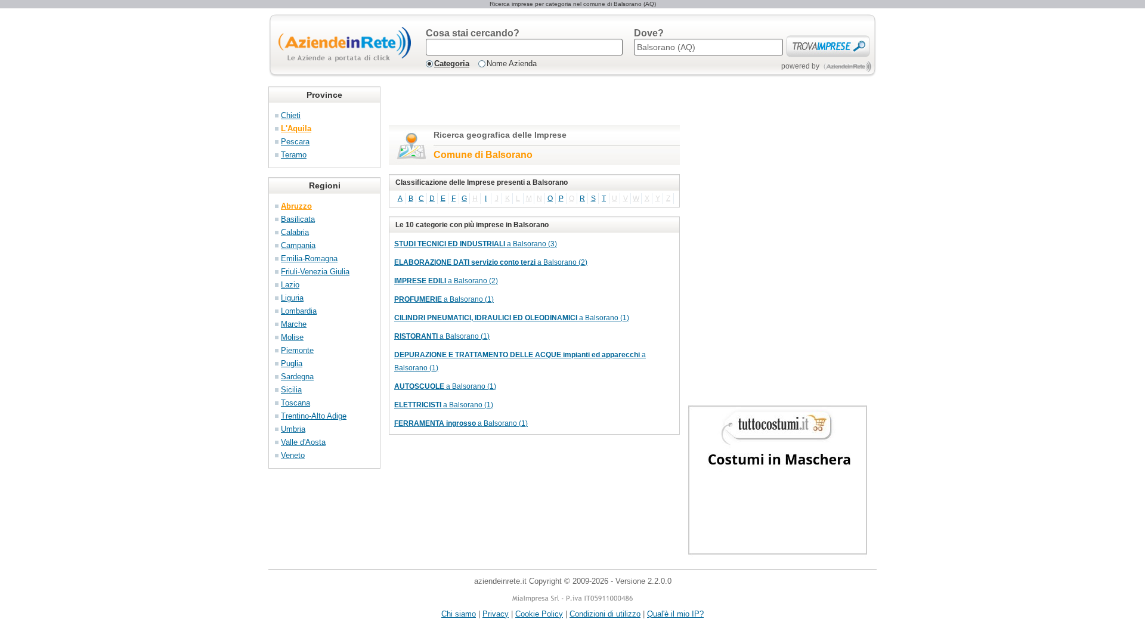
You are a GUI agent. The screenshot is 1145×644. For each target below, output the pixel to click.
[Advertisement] (528, 104)
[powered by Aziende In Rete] (847, 66)
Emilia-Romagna (309, 258)
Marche (294, 324)
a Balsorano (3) (475, 244)
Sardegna (297, 376)
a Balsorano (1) (444, 299)
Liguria (292, 297)
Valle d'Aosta (303, 442)
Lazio (290, 284)
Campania (298, 245)
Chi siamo (458, 613)
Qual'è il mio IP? (675, 613)
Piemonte (297, 350)
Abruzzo (296, 206)
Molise (292, 337)
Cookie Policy (539, 613)
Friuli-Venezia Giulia (315, 271)
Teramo (294, 154)
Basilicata (298, 219)
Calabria (295, 232)
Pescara (295, 141)
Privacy (495, 613)
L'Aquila (296, 128)
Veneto (293, 455)
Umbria (293, 429)
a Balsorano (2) (490, 262)
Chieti (291, 115)
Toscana (295, 402)
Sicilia (291, 389)
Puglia (291, 363)
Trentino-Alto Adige (313, 415)
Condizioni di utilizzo (605, 613)
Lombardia (299, 310)
